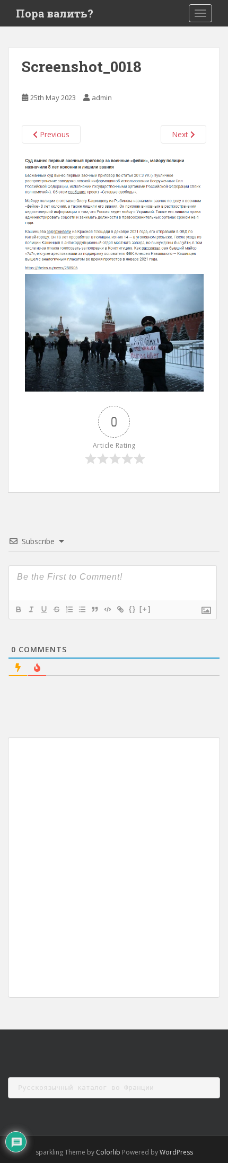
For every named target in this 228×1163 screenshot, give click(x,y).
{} (132, 609)
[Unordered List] (81, 609)
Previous (53, 134)
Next (181, 134)
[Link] (119, 609)
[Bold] (18, 609)
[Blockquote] (94, 609)
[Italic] (30, 609)
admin (102, 97)
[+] (145, 609)
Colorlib (108, 1152)
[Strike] (56, 609)
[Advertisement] (114, 867)
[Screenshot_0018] (114, 274)
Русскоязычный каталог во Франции (86, 1087)
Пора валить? (54, 13)
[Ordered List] (69, 609)
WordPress (176, 1152)
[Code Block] (107, 609)
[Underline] (43, 609)
